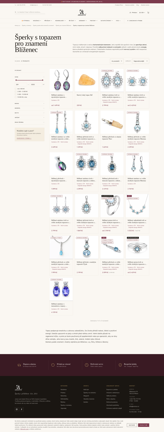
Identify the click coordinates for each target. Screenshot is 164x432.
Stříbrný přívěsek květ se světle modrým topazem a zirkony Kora (85, 138)
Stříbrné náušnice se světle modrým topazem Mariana (137, 179)
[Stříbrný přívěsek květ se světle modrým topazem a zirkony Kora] (86, 122)
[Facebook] (22, 409)
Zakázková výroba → (24, 138)
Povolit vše (143, 425)
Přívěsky (47, 20)
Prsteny (93, 20)
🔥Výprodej (26, 20)
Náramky (82, 20)
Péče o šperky (110, 399)
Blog (137, 5)
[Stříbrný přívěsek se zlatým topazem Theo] (112, 122)
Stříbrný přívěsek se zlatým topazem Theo (111, 138)
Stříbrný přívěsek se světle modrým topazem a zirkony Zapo (111, 263)
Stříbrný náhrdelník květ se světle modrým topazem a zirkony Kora (137, 221)
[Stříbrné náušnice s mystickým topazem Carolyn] (61, 80)
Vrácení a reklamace (112, 392)
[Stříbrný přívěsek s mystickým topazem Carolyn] (61, 163)
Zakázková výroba (135, 20)
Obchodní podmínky (112, 405)
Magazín (86, 396)
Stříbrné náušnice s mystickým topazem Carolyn (58, 96)
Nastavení (132, 425)
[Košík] (148, 13)
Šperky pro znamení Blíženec (63, 25)
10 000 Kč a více (22, 97)
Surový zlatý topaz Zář (84, 95)
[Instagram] (17, 409)
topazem (102, 52)
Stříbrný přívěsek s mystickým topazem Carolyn (58, 179)
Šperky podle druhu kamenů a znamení (43, 25)
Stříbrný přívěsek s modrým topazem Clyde (86, 263)
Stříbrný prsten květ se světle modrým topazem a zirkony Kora (136, 263)
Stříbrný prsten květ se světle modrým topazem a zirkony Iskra (111, 221)
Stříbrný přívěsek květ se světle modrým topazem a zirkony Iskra (85, 221)
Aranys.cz (17, 25)
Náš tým (86, 389)
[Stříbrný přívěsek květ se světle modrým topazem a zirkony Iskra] (86, 205)
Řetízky (71, 20)
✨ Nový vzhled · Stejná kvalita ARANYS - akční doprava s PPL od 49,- (82, 1)
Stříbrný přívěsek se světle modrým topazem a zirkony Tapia (60, 263)
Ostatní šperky (106, 20)
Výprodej (63, 408)
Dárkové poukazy (112, 402)
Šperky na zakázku (90, 392)
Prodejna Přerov (119, 5)
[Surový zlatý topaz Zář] (86, 80)
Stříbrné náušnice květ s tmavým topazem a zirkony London (86, 179)
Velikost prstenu (111, 396)
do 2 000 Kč (20, 88)
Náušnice (36, 20)
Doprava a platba (129, 5)
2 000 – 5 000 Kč (22, 91)
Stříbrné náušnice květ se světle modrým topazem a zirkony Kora (136, 96)
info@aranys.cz (34, 5)
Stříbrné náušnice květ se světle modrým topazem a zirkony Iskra (111, 96)
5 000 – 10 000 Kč (22, 94)
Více (117, 20)
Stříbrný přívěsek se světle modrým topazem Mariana (137, 138)
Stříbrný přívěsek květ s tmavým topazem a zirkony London (111, 179)
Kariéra (86, 402)
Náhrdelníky (59, 20)
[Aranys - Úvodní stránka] (82, 13)
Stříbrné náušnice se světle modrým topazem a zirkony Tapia (60, 138)
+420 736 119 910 (21, 5)
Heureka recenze (145, 5)
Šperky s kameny (26, 25)
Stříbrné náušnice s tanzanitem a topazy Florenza (58, 305)
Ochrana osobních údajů (114, 408)
